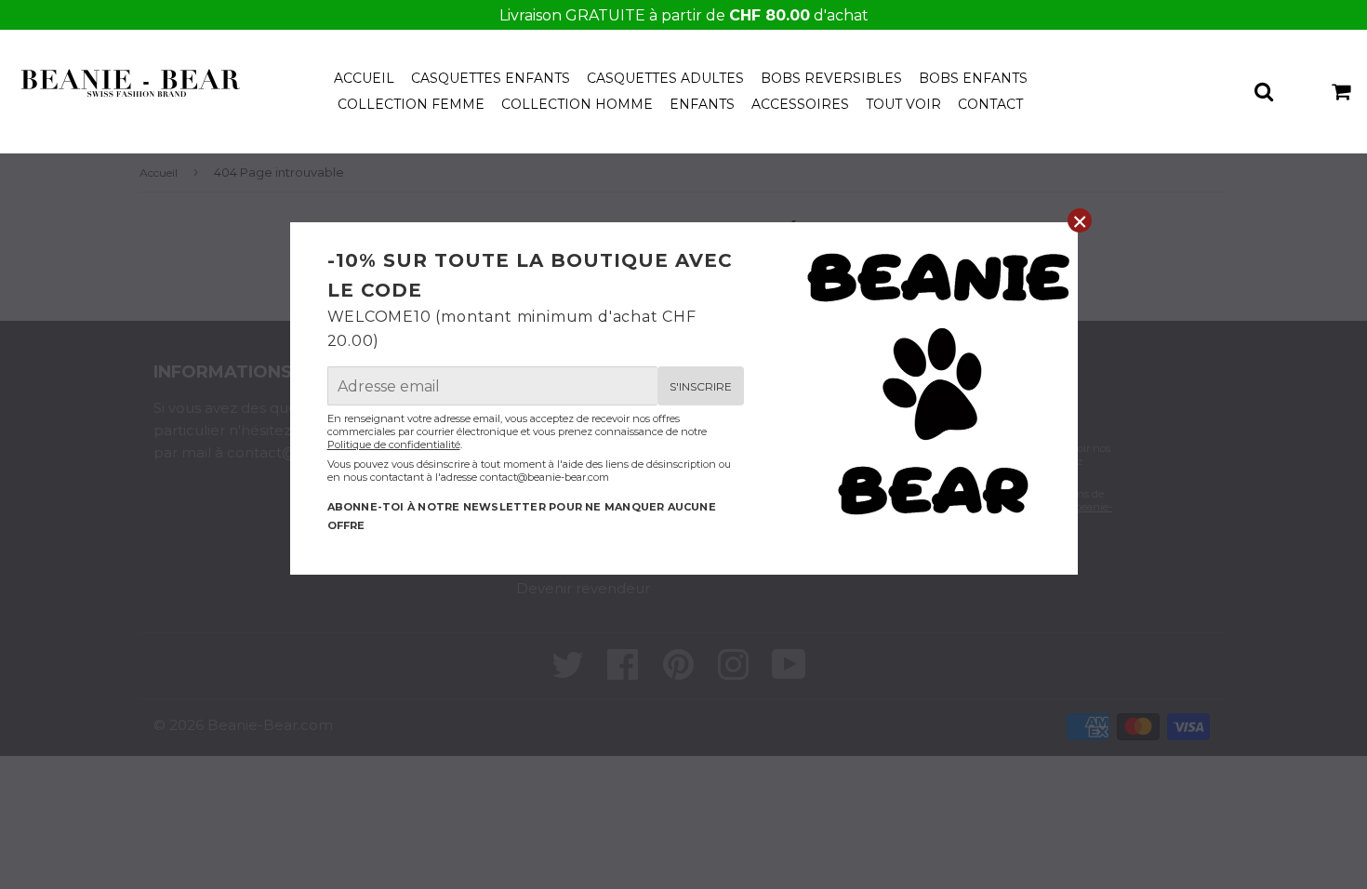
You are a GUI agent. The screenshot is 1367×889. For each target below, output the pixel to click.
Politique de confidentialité (393, 444)
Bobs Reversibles (831, 78)
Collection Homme (577, 104)
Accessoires (800, 104)
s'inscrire (701, 386)
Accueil (364, 78)
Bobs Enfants (973, 78)
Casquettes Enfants (490, 78)
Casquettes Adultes (665, 78)
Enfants (702, 104)
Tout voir (903, 104)
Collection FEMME (411, 104)
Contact (990, 104)
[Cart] (1341, 90)
